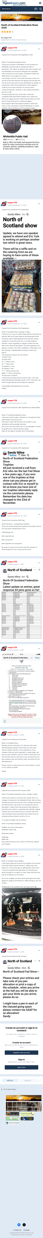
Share (10, 1080)
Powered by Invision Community (21, 1235)
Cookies (26, 1230)
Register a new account (21, 1052)
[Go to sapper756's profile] (4, 49)
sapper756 (8, 38)
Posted (16, 50)
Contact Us (17, 1230)
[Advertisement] (21, 177)
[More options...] (39, 49)
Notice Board (21, 40)
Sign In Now (21, 1067)
